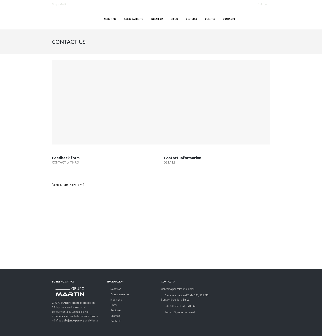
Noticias (262, 4)
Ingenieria (116, 299)
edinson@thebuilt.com (187, 209)
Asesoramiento (120, 294)
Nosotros (116, 289)
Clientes (115, 315)
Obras (114, 305)
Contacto (116, 321)
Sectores (116, 310)
